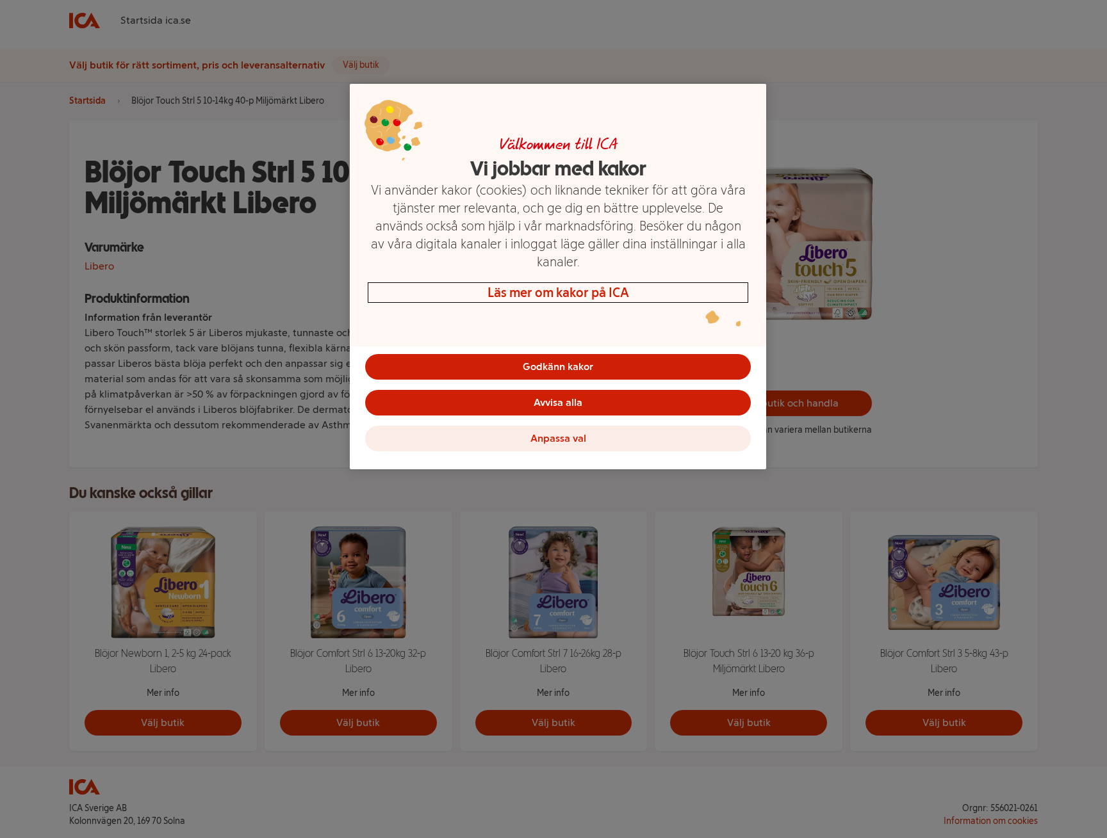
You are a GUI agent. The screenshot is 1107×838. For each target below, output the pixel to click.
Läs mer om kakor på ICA (558, 292)
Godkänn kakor (558, 366)
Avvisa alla (558, 402)
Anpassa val (558, 438)
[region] (558, 276)
